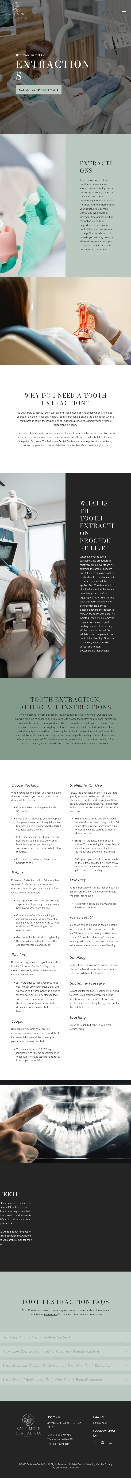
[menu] (124, 11)
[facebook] (95, 1442)
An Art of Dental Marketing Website (86, 1464)
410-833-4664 (100, 1422)
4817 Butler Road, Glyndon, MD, (64, 1423)
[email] (110, 1442)
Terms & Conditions (69, 1467)
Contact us (50, 1314)
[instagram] (102, 1442)
